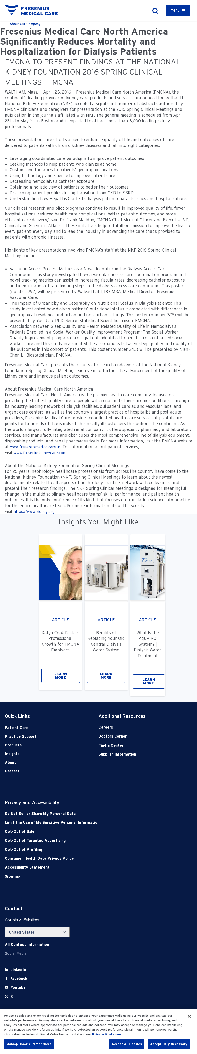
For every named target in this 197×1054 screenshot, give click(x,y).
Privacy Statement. (108, 1034)
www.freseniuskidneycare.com (40, 452)
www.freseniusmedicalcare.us (35, 447)
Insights (12, 753)
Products (13, 745)
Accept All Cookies (127, 1044)
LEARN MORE (60, 676)
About (10, 762)
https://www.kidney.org (34, 511)
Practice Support (21, 736)
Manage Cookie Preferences (28, 1044)
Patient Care (16, 728)
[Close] (189, 1016)
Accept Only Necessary (168, 1044)
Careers (12, 771)
